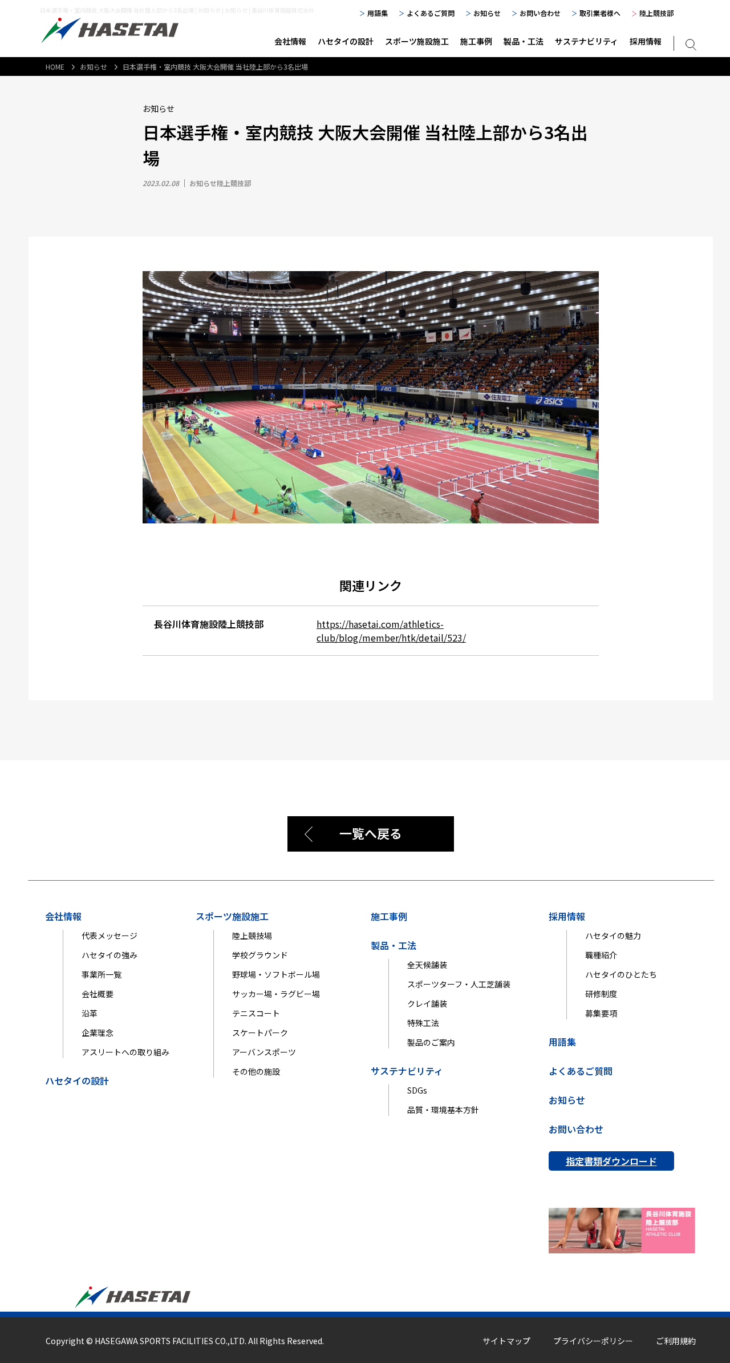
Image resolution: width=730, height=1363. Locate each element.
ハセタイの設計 (346, 41)
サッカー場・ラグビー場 (276, 993)
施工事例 (476, 41)
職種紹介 (601, 955)
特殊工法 (423, 1023)
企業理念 (97, 1032)
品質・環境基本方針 (443, 1109)
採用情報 (646, 41)
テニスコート (256, 1013)
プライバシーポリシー (593, 1340)
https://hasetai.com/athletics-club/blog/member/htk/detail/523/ (391, 630)
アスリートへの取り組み (125, 1052)
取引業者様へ (599, 13)
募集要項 (601, 1013)
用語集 (377, 13)
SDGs (417, 1090)
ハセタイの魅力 (613, 935)
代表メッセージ (109, 935)
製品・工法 (524, 41)
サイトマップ (506, 1340)
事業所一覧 (101, 974)
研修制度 (601, 993)
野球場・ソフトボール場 (276, 974)
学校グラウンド (260, 955)
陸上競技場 (252, 935)
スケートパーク (260, 1032)
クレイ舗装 (427, 1003)
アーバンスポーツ (264, 1052)
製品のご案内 (431, 1042)
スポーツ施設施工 (417, 41)
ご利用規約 (676, 1340)
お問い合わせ (540, 13)
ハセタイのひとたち (621, 974)
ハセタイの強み (109, 955)
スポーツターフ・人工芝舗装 (458, 984)
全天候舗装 (427, 964)
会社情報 (290, 41)
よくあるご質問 (431, 13)
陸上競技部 (656, 13)
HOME (55, 66)
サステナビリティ (586, 41)
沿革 (90, 1013)
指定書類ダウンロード (611, 1161)
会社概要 (97, 993)
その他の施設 (256, 1071)
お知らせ (487, 13)
